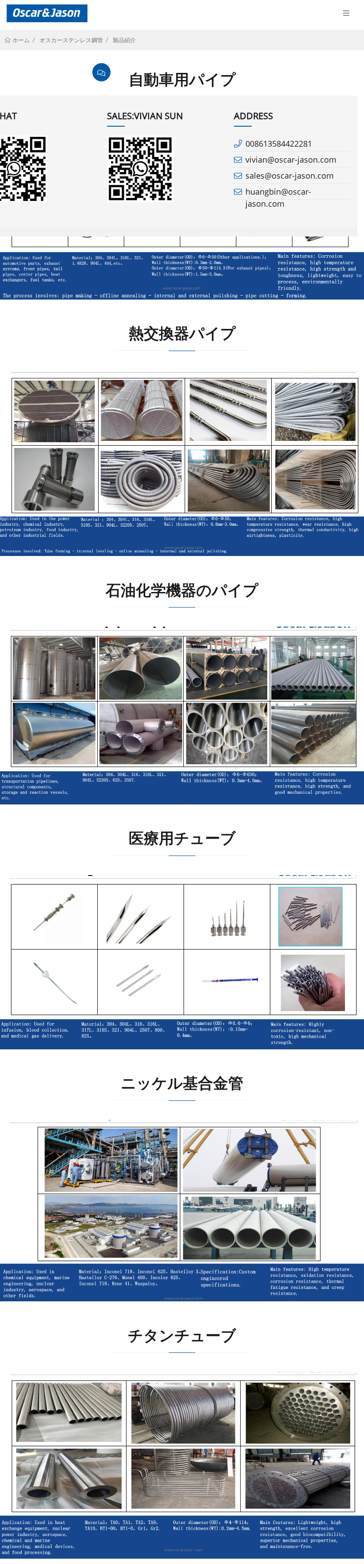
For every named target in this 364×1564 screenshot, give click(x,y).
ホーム (20, 40)
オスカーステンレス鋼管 (71, 40)
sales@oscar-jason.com (289, 175)
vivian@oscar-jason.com (290, 159)
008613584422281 (278, 143)
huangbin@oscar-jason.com (278, 193)
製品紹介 (124, 40)
